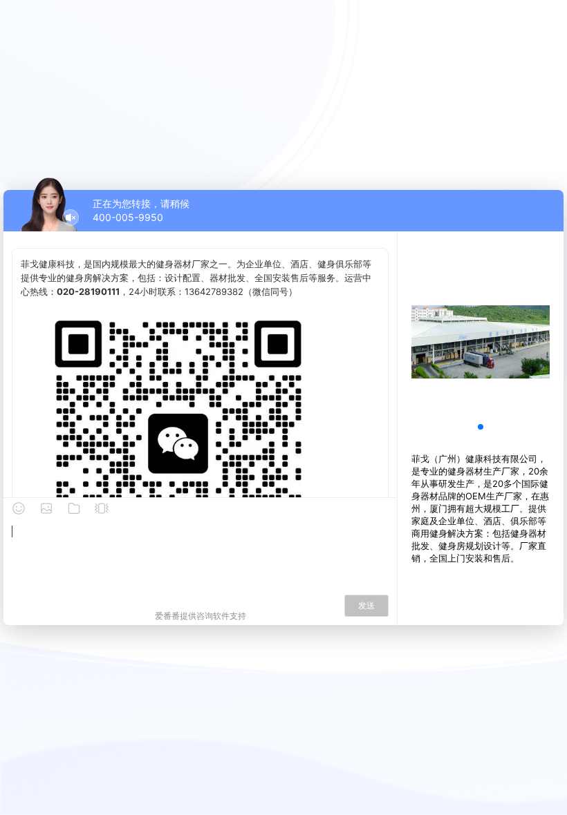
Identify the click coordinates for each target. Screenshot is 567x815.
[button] (480, 427)
